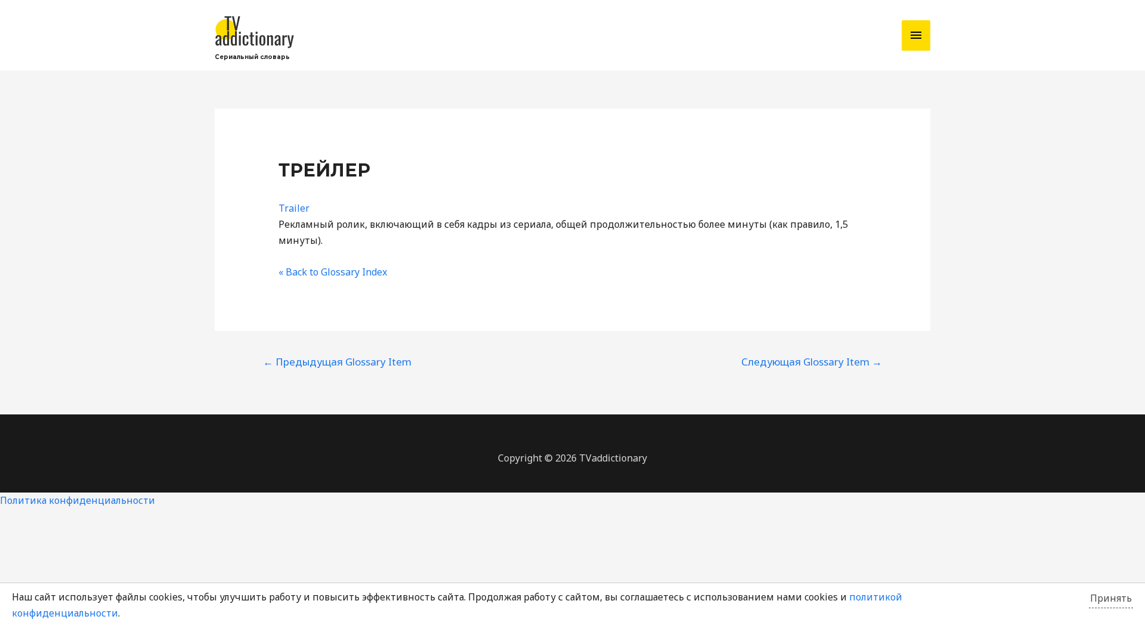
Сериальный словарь (252, 57)
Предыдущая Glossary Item (337, 362)
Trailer (294, 208)
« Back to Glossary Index (332, 271)
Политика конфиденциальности (77, 500)
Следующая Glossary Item (811, 362)
